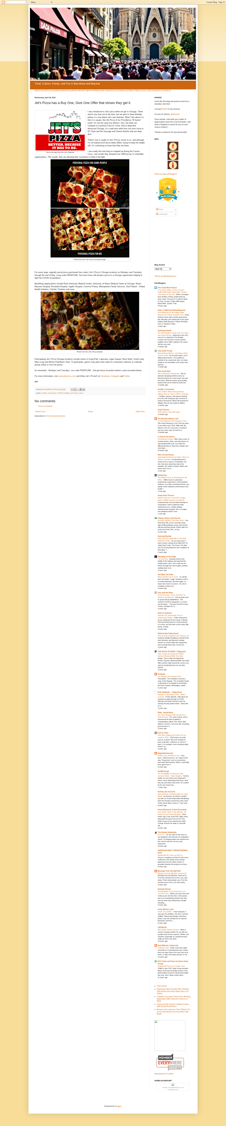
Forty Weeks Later (166, 909)
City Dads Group (165, 351)
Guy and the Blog (165, 593)
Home (90, 412)
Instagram (115, 376)
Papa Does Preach (166, 495)
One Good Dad (164, 371)
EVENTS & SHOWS (50, 91)
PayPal (164, 109)
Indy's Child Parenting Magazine (172, 310)
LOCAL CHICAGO (147, 91)
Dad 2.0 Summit (165, 613)
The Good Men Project (167, 288)
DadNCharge (163, 771)
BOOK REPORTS (79, 91)
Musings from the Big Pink (169, 871)
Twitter (127, 376)
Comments (163, 214)
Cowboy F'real (163, 948)
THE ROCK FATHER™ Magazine (172, 651)
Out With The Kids (165, 575)
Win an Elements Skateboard (169, 373)
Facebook (105, 376)
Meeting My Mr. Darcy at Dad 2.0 (170, 855)
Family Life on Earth (166, 792)
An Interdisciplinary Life (168, 419)
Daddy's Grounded (166, 389)
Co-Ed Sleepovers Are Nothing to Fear (172, 421)
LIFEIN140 (162, 927)
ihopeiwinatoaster (165, 753)
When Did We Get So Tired (168, 577)
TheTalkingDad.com (175, 1087)
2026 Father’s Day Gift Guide (169, 412)
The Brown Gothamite (167, 832)
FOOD (59, 393)
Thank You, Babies (165, 912)
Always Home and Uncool (169, 518)
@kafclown (175, 114)
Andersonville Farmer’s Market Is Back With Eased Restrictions (173, 1005)
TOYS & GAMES (118, 91)
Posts (160, 209)
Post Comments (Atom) (55, 416)
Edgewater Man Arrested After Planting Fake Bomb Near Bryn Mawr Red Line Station (173, 991)
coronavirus (52, 393)
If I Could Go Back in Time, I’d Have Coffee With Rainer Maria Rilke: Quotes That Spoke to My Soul (172, 292)
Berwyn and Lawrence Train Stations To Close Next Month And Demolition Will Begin (173, 1011)
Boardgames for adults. (164, 1074)
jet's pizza (74, 393)
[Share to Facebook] (80, 389)
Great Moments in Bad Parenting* (172, 810)
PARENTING (65, 91)
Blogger (118, 1106)
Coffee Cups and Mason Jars (169, 755)
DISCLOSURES (163, 91)
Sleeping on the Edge (167, 557)
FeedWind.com (173, 1089)
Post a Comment (45, 406)
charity (44, 393)
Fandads (161, 674)
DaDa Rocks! (163, 410)
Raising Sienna (164, 889)
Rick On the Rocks (166, 455)
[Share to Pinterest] (83, 389)
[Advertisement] (164, 240)
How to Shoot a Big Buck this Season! (172, 636)
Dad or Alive (163, 733)
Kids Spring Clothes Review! (168, 930)
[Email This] (72, 389)
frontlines (66, 393)
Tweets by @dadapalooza (165, 276)
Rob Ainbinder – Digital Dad (170, 692)
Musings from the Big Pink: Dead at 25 (172, 873)
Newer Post (40, 412)
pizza (81, 393)
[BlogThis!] (75, 389)
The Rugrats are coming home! (169, 676)
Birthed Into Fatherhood (168, 633)
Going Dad (162, 475)
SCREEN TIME (132, 91)
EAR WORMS (93, 91)
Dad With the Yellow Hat (168, 945)
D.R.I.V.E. (161, 835)
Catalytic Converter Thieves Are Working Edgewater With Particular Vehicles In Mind (173, 999)
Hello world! (162, 986)
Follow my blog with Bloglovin (166, 174)
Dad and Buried (164, 536)
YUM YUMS (105, 91)
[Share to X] (77, 389)
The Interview (163, 559)
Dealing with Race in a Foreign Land (171, 966)
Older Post (140, 412)
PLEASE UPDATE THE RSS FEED (171, 520)
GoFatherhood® (165, 331)
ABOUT (38, 91)
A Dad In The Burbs (166, 437)
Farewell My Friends (165, 439)
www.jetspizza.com (67, 376)
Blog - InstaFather (165, 713)
